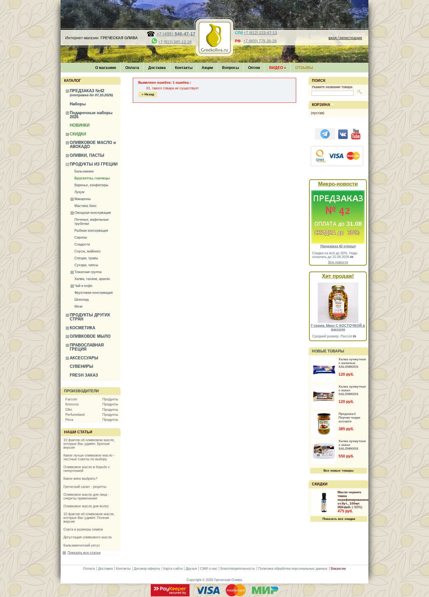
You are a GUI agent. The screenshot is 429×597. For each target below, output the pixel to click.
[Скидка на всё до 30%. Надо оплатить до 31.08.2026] (338, 242)
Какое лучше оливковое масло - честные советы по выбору (89, 457)
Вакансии (338, 568)
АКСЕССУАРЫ (84, 358)
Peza (69, 419)
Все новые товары (338, 470)
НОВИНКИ (80, 125)
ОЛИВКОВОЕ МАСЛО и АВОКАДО (93, 144)
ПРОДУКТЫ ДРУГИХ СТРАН (90, 317)
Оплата (132, 68)
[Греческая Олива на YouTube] (356, 138)
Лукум (79, 192)
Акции (207, 68)
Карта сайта (172, 568)
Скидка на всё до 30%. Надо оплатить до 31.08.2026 (334, 255)
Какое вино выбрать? (80, 478)
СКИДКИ (78, 134)
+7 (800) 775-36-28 (260, 41)
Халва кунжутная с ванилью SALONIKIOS (352, 362)
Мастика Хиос (85, 206)
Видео (277, 68)
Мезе (78, 306)
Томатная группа (87, 272)
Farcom (71, 399)
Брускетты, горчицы (92, 178)
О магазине (105, 68)
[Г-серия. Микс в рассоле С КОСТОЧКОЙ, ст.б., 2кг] (338, 322)
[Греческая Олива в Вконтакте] (343, 138)
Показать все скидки (339, 518)
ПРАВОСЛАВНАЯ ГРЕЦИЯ (87, 347)
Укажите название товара (332, 87)
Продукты (110, 399)
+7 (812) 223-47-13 (260, 33)
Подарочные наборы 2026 (91, 114)
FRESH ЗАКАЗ (84, 375)
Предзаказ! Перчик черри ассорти (349, 417)
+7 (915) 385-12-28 (175, 42)
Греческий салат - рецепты (84, 487)
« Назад (148, 94)
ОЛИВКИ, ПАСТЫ (87, 155)
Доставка (157, 68)
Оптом (254, 68)
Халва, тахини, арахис (92, 279)
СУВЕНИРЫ (81, 366)
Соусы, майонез (87, 251)
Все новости (338, 262)
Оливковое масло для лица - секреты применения (86, 496)
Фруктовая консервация (93, 292)
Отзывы (304, 68)
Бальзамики (84, 171)
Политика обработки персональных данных (293, 568)
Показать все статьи (84, 552)
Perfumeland (74, 414)
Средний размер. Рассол (332, 336)
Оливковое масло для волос (86, 506)
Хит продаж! (338, 276)
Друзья (191, 568)
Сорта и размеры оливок (83, 529)
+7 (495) (175, 33)
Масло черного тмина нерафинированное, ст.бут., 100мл (354, 497)
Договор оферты (147, 568)
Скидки (320, 484)
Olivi (68, 409)
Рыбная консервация (91, 230)
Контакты (184, 68)
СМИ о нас (208, 568)
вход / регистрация (345, 38)
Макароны (82, 199)
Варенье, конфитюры (91, 185)
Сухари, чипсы (86, 265)
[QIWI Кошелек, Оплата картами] (337, 166)
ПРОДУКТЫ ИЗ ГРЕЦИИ (93, 164)
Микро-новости (338, 184)
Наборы (78, 104)
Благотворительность (237, 568)
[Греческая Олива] (214, 51)
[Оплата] (214, 595)
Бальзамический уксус (81, 545)
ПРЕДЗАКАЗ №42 (91, 92)
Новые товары (328, 351)
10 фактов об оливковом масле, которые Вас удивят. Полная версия (89, 517)
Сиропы (80, 237)
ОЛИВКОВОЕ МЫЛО (90, 336)
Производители (81, 391)
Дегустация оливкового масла (87, 537)
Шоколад (81, 299)
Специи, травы (86, 258)
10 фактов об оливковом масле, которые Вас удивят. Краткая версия (89, 443)
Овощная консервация (92, 212)
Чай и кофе (83, 286)
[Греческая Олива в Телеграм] (325, 138)
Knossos (72, 404)
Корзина (321, 105)
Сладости (82, 244)
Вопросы (230, 68)
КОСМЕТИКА (82, 327)
